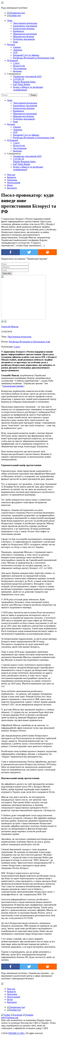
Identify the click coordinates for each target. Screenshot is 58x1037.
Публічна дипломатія (24, 39)
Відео (10, 185)
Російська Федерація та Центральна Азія (33, 58)
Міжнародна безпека (23, 36)
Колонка (17, 71)
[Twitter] (29, 252)
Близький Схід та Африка (26, 55)
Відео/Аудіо (19, 66)
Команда (11, 177)
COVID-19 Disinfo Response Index (24, 80)
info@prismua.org (9, 1017)
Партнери (12, 180)
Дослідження (19, 68)
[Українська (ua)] (16, 13)
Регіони (11, 44)
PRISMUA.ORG (16, 1033)
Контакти (12, 188)
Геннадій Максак (9, 326)
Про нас (11, 174)
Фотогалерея (13, 182)
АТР (15, 52)
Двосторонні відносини (25, 23)
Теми (9, 20)
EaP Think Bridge (21, 84)
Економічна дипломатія (25, 26)
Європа (17, 47)
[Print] (47, 252)
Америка (17, 50)
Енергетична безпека (24, 28)
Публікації (12, 60)
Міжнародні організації (25, 34)
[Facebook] (10, 252)
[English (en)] (14, 15)
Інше (15, 42)
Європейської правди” (14, 386)
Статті (16, 63)
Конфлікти (18, 31)
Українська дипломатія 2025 (27, 76)
